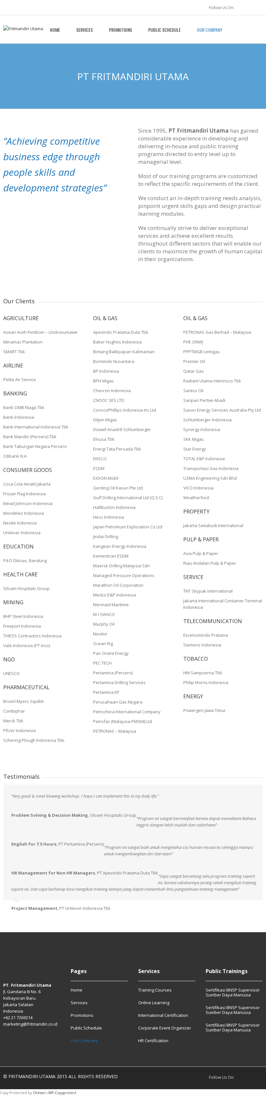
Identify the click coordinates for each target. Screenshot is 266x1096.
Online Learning (153, 1003)
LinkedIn (244, 7)
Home (55, 29)
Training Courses (155, 990)
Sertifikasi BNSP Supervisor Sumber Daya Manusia (233, 993)
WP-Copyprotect (62, 1092)
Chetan (39, 1092)
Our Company (209, 29)
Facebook (259, 7)
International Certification (163, 1015)
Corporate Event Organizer (164, 1028)
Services (84, 29)
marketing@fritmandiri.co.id (30, 1024)
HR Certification (153, 1040)
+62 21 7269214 (17, 1017)
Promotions (120, 29)
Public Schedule (164, 29)
